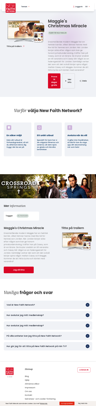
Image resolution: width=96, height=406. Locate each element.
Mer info (69, 81)
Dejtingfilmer (23, 216)
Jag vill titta (18, 270)
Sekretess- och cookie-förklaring (40, 399)
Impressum (30, 387)
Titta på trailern (14, 46)
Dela (84, 81)
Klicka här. (44, 403)
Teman (24, 6)
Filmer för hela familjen (57, 33)
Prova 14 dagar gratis (54, 80)
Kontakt (28, 395)
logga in (83, 369)
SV (86, 6)
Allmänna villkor (32, 383)
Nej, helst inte (82, 403)
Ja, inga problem (67, 403)
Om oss (28, 391)
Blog (27, 376)
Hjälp (27, 380)
